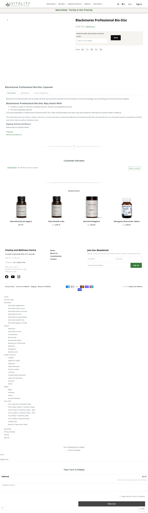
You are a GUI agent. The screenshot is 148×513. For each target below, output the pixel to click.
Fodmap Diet (12, 421)
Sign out (7, 438)
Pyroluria (11, 381)
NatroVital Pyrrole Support (21, 221)
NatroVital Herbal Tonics (16, 308)
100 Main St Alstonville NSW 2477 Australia (20, 254)
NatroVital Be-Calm (56, 221)
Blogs (10, 390)
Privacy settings (9, 432)
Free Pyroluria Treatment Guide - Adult (21, 410)
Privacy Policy (9, 286)
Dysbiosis (11, 363)
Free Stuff (97, 4)
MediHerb (11, 346)
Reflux (10, 384)
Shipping (9, 132)
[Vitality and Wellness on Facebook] (7, 276)
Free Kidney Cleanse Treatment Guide (21, 407)
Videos (10, 395)
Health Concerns (74, 4)
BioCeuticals (12, 337)
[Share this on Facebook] (87, 49)
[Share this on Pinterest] (91, 49)
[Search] (118, 4)
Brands (61, 4)
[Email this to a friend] (100, 49)
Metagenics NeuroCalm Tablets (127, 221)
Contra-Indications (41, 93)
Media (87, 4)
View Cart (112, 504)
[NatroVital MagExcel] (91, 207)
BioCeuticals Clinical (14, 340)
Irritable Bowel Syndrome (17, 375)
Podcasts (11, 392)
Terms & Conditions (22, 286)
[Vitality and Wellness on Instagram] (18, 276)
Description (11, 93)
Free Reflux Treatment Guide (18, 416)
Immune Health (13, 369)
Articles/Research (14, 398)
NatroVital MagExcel (91, 221)
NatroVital (51, 4)
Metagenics (12, 349)
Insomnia (11, 372)
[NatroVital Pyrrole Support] (21, 207)
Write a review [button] (134, 168)
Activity (6, 435)
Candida (10, 358)
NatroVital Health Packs (16, 320)
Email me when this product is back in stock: (90, 35)
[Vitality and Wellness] (17, 4)
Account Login (9, 300)
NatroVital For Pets (14, 314)
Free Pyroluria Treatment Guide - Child (21, 413)
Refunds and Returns (14, 135)
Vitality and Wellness (135, 286)
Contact (53, 259)
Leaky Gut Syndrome (15, 378)
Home (52, 250)
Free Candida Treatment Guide (18, 419)
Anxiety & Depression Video (17, 424)
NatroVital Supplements (16, 305)
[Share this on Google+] (96, 49)
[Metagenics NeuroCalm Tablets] (127, 207)
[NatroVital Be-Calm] (56, 207)
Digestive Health (14, 360)
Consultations (56, 256)
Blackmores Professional (16, 343)
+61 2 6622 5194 (19, 262)
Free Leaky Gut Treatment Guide (19, 404)
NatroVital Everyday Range (17, 317)
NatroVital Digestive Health (17, 323)
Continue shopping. (74, 450)
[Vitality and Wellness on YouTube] (13, 276)
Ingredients (25, 93)
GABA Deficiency (14, 366)
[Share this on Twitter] (82, 49)
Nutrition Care (13, 352)
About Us (53, 253)
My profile (7, 429)
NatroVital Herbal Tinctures (17, 311)
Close (2, 454)
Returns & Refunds (44, 286)
